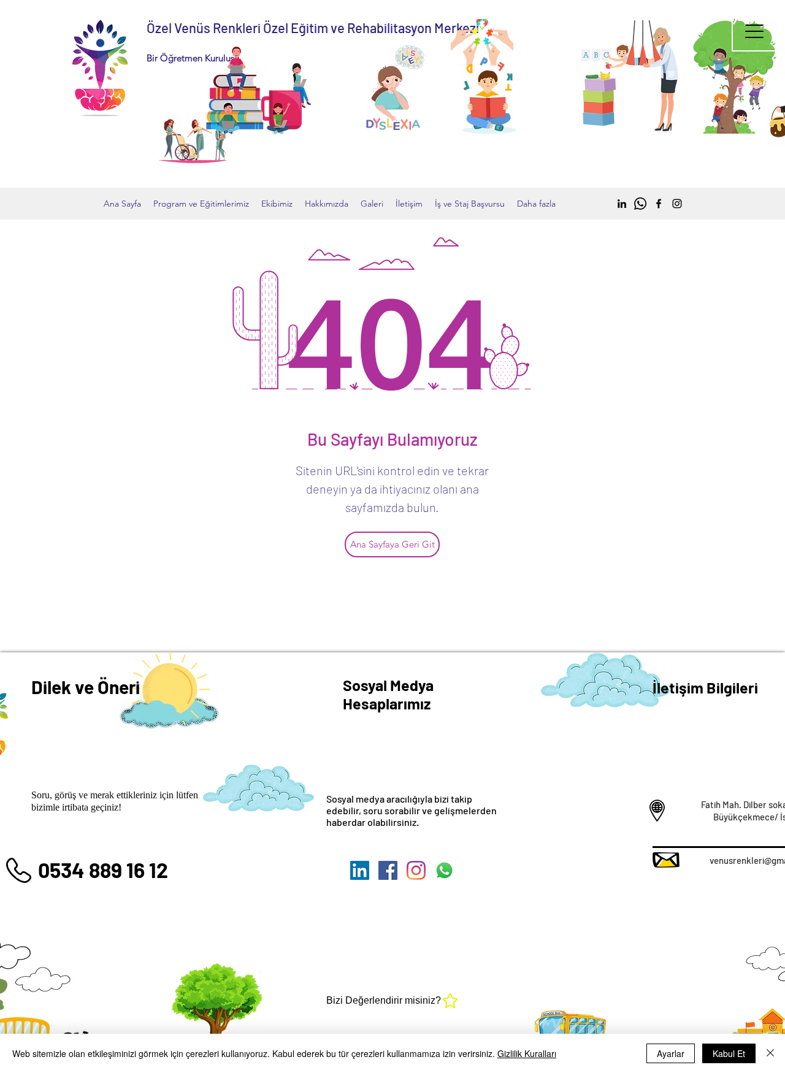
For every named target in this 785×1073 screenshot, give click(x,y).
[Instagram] (677, 203)
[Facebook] (659, 203)
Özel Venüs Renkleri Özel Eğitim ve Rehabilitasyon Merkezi (313, 28)
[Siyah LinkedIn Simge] (622, 203)
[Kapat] (770, 1053)
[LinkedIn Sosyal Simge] (359, 870)
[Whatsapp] (640, 203)
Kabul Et (729, 1053)
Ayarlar (670, 1053)
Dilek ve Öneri (85, 687)
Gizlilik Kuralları (526, 1053)
